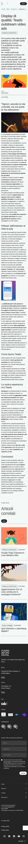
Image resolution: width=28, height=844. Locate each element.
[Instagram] (4, 836)
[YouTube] (19, 836)
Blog (8, 9)
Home (3, 9)
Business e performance (14, 9)
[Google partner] (3, 714)
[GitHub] (23, 836)
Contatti (3, 793)
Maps (3, 677)
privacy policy (7, 761)
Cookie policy (5, 830)
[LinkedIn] (14, 836)
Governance (4, 797)
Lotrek (2, 784)
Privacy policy (5, 826)
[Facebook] (9, 836)
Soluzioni (3, 788)
